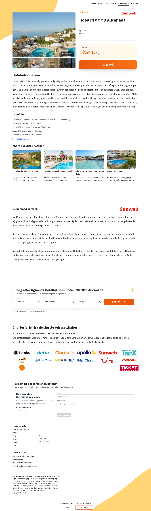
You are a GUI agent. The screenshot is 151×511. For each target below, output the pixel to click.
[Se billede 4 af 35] (52, 63)
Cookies (15, 446)
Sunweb (21, 217)
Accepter (84, 507)
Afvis (67, 507)
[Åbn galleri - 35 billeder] (44, 34)
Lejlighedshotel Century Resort (26, 171)
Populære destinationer (21, 429)
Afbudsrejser (123, 3)
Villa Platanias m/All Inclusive (22, 463)
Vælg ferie (108, 65)
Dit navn (59, 393)
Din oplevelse (61, 401)
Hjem (93, 3)
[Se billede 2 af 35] (20, 63)
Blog (14, 436)
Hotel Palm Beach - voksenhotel (58, 171)
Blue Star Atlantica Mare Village (23, 456)
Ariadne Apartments (115, 171)
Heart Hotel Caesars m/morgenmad (25, 466)
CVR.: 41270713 (44, 442)
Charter (113, 3)
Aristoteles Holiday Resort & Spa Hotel (90, 172)
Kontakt (15, 442)
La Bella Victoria (18, 459)
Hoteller (134, 3)
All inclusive (103, 3)
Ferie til (15, 433)
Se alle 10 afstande (22, 139)
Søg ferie (117, 301)
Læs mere (88, 503)
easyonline (52, 486)
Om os (15, 439)
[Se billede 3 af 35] (36, 63)
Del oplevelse (64, 415)
